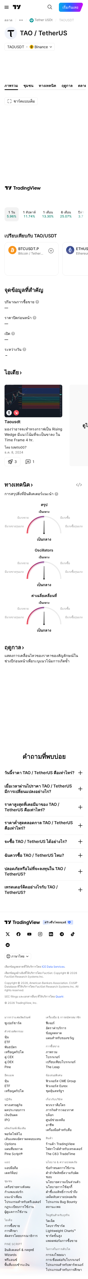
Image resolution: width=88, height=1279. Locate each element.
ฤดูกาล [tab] (67, 85)
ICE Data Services (53, 966)
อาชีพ (50, 1125)
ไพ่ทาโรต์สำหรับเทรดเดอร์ (64, 1149)
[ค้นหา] (49, 7)
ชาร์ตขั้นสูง (54, 1236)
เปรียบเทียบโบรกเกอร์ (61, 1062)
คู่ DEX (9, 1062)
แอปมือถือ (11, 1168)
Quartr (59, 996)
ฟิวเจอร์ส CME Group (61, 1081)
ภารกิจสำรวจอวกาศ (60, 1110)
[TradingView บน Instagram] (40, 934)
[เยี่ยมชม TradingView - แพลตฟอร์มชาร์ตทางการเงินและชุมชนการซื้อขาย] (23, 188)
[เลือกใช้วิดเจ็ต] (78, 484)
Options (10, 1144)
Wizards (10, 1255)
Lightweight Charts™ (61, 1231)
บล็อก (49, 1115)
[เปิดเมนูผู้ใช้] (6, 7)
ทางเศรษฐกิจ (13, 1105)
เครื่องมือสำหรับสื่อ (59, 1130)
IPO (7, 1120)
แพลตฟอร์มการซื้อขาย (61, 1241)
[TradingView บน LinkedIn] (51, 934)
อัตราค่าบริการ (56, 1028)
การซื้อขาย (12, 1226)
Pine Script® (14, 1154)
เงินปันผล (11, 1115)
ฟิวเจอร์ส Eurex (57, 1086)
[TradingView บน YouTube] (29, 934)
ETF (7, 1042)
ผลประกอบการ (15, 1110)
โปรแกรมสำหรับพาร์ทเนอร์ (64, 1265)
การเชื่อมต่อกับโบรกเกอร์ (63, 1260)
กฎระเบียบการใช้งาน (19, 1207)
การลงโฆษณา (56, 1255)
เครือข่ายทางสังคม (17, 1187)
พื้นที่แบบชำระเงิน (17, 1265)
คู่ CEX (9, 1057)
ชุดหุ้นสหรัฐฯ (55, 1091)
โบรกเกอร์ (53, 1057)
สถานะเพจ (53, 1207)
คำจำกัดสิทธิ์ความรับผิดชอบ (62, 1175)
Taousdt (13, 421)
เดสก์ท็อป (11, 1173)
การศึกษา (11, 1231)
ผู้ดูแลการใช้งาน (16, 1212)
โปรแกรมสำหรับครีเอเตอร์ (23, 1202)
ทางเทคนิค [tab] (47, 85)
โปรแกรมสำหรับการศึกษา (64, 1270)
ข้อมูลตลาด (54, 1033)
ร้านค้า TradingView (60, 1144)
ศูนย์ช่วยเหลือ (55, 1120)
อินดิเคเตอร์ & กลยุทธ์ (19, 1250)
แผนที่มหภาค (14, 1149)
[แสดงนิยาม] (37, 302)
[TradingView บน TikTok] (72, 934)
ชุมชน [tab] (28, 85)
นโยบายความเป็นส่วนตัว (63, 1182)
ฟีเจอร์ (50, 1023)
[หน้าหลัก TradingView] (17, 7)
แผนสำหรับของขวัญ (60, 1038)
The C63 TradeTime (60, 1154)
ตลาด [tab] (82, 85)
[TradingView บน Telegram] (62, 934)
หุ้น (7, 1037)
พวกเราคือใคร (55, 1105)
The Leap (53, 1067)
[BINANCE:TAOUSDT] (9, 412)
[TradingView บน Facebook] (18, 934)
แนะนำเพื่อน (13, 1197)
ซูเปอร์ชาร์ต (13, 1023)
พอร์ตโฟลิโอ (13, 1134)
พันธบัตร (11, 1047)
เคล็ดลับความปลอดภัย (61, 1197)
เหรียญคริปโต (14, 1052)
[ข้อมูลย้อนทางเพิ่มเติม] (21, 20)
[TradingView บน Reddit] (8, 945)
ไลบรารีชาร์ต (55, 1226)
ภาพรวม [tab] (11, 85)
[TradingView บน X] (8, 934)
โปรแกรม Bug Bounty (61, 1202)
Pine (8, 1067)
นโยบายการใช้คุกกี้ (59, 1187)
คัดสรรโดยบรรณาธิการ (21, 1236)
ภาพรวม (51, 1052)
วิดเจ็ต (50, 1221)
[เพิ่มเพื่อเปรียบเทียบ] (51, 251)
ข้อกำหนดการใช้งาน (60, 1168)
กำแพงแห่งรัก (14, 1192)
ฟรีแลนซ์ (11, 1260)
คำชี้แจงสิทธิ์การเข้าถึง (61, 1192)
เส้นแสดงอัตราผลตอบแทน (23, 1139)
